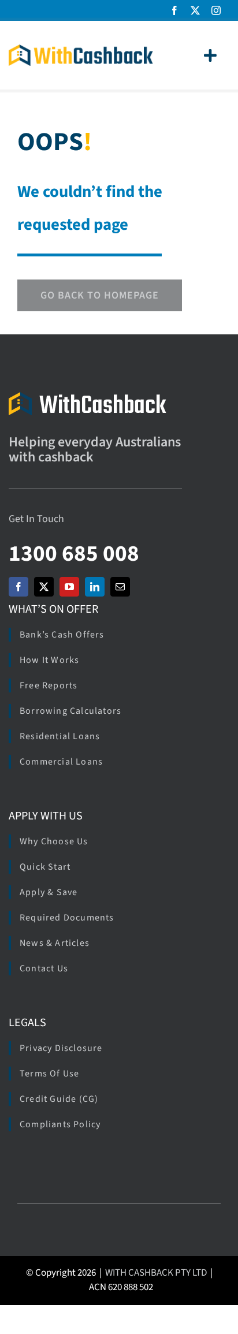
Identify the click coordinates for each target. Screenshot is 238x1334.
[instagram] (216, 10)
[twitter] (195, 10)
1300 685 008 (74, 554)
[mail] (120, 587)
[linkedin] (95, 587)
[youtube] (69, 587)
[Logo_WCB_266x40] (81, 49)
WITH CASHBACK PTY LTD (156, 1273)
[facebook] (174, 10)
